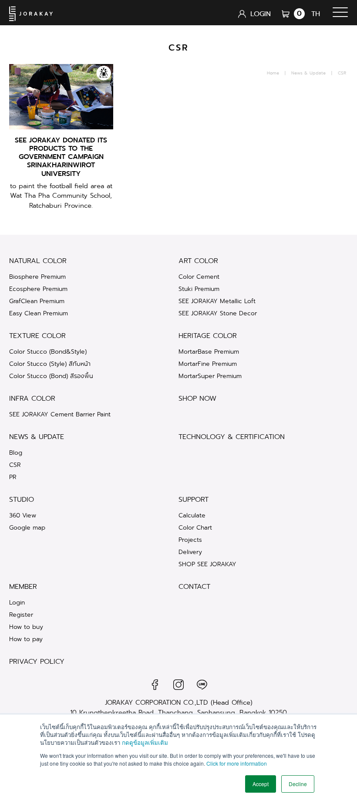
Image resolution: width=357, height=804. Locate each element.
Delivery (190, 551)
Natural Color (38, 261)
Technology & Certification (231, 436)
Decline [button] (298, 783)
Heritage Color (207, 335)
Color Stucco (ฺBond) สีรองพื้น (51, 376)
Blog (15, 452)
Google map (27, 527)
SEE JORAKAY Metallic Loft (217, 301)
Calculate (191, 515)
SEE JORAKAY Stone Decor (217, 313)
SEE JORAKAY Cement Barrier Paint (60, 414)
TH (315, 14)
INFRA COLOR (32, 398)
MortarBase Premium (208, 351)
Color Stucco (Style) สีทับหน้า (50, 363)
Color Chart (195, 527)
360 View (22, 515)
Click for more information (236, 763)
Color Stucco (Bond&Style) (48, 351)
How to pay (26, 639)
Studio (21, 499)
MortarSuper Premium (210, 376)
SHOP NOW (197, 398)
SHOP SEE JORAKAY (207, 564)
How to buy (26, 626)
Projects (190, 539)
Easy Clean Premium (38, 313)
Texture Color (37, 335)
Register (21, 614)
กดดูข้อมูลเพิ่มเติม (145, 742)
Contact (194, 586)
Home (273, 73)
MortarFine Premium (207, 363)
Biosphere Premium (37, 276)
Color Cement (198, 276)
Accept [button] (261, 783)
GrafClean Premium (36, 301)
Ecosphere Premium (38, 288)
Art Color (198, 261)
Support (193, 499)
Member (23, 586)
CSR (15, 464)
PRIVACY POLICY (36, 661)
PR (13, 477)
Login (17, 602)
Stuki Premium (198, 288)
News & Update (308, 73)
